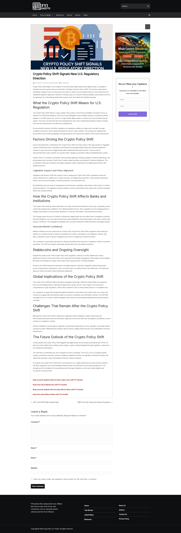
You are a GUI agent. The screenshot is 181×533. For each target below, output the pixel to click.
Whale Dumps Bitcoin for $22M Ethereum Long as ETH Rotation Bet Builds (133, 64)
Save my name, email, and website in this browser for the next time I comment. (65, 479)
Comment (35, 422)
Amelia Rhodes (53, 83)
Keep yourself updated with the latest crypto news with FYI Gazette (58, 380)
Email (33, 458)
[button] (52, 15)
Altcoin (69, 15)
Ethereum (127, 56)
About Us (122, 505)
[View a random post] (149, 15)
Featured (138, 56)
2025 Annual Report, (49, 115)
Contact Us (123, 514)
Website (34, 468)
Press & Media (45, 15)
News (86, 15)
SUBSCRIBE (132, 114)
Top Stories (88, 510)
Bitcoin (77, 15)
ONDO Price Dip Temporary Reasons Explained (93, 402)
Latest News (89, 515)
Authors (122, 510)
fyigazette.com (49, 529)
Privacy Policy (124, 519)
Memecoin (60, 15)
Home (34, 15)
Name (34, 448)
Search (147, 27)
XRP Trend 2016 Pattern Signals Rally (46, 402)
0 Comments (65, 83)
